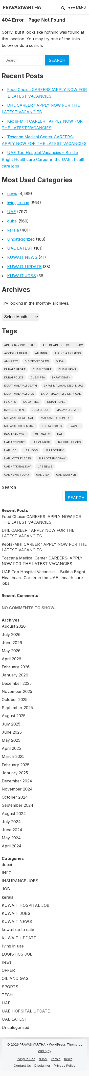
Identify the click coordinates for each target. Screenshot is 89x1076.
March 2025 (13, 756)
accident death (16, 353)
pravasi (74, 426)
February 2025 (15, 764)
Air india (41, 353)
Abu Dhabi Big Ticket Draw (63, 345)
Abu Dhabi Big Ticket (20, 345)
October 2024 (15, 797)
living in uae (18, 202)
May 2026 (11, 650)
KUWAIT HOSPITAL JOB (25, 905)
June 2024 (12, 829)
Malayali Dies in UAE (19, 426)
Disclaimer (42, 1065)
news (12, 193)
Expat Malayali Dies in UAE (61, 393)
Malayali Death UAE (19, 418)
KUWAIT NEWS (22, 257)
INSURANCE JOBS (20, 880)
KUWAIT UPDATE (24, 266)
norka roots (52, 426)
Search (9, 487)
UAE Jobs (30, 450)
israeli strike (14, 410)
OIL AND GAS (15, 978)
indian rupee (56, 401)
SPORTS (10, 986)
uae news (45, 466)
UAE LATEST (20, 248)
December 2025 (17, 683)
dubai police (13, 377)
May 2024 (11, 837)
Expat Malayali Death (20, 385)
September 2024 (17, 805)
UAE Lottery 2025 (17, 458)
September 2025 (17, 707)
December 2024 (17, 780)
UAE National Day (17, 466)
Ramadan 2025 (15, 434)
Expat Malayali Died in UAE (64, 385)
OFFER (8, 970)
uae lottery (54, 450)
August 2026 (14, 626)
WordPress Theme (63, 1044)
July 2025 (11, 724)
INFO (7, 872)
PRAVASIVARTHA (22, 7)
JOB (6, 888)
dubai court (41, 369)
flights (10, 401)
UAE (11, 211)
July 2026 (11, 634)
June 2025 (12, 732)
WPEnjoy (44, 1051)
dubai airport (14, 369)
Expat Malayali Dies (19, 393)
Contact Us (22, 1065)
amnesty (11, 361)
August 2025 (13, 715)
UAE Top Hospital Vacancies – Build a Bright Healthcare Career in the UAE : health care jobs (44, 159)
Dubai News (67, 369)
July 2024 (11, 821)
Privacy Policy (64, 1065)
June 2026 (12, 642)
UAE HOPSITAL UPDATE (26, 1011)
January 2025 (15, 772)
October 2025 (14, 699)
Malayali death (68, 410)
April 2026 (11, 658)
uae (60, 434)
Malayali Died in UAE (56, 418)
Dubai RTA (37, 377)
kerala (13, 230)
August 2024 (14, 813)
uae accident (14, 442)
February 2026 (16, 666)
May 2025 (11, 740)
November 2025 (17, 691)
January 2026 (15, 675)
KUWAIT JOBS (21, 275)
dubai (12, 221)
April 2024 (12, 845)
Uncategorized (21, 239)
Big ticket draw (37, 361)
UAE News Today (16, 474)
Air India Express (68, 353)
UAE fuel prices (69, 442)
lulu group (40, 410)
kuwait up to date (18, 929)
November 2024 (17, 789)
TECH (7, 994)
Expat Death (61, 377)
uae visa (42, 474)
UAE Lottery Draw (52, 458)
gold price (31, 401)
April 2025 (11, 748)
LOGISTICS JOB (17, 954)
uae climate (41, 442)
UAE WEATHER (66, 474)
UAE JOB (10, 450)
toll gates (41, 434)
